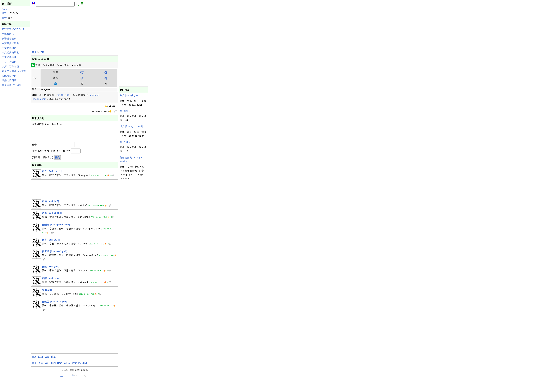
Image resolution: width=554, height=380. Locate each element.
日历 (34, 356)
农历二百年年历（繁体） (15, 71)
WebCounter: (64, 376)
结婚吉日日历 (9, 80)
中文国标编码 (9, 62)
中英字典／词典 (10, 43)
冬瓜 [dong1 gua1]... (131, 95)
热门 (53, 363)
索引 (47, 363)
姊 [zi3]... (125, 142)
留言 (74, 363)
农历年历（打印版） (13, 85)
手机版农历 (8, 34)
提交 (57, 157)
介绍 (40, 363)
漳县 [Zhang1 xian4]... (132, 126)
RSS (60, 363)
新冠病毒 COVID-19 (13, 29)
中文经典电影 (9, 48)
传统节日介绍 (9, 76)
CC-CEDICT (63, 95)
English (83, 363)
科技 (4, 18)
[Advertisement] (15, 131)
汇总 (4, 8)
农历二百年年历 (10, 66)
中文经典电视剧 (10, 52)
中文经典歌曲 (9, 57)
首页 (34, 52)
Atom (67, 363)
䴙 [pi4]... (125, 111)
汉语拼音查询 (9, 38)
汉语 (4, 13)
